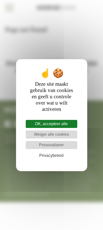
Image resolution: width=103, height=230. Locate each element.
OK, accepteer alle (51, 124)
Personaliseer (51, 145)
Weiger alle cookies (51, 134)
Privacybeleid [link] (51, 155)
